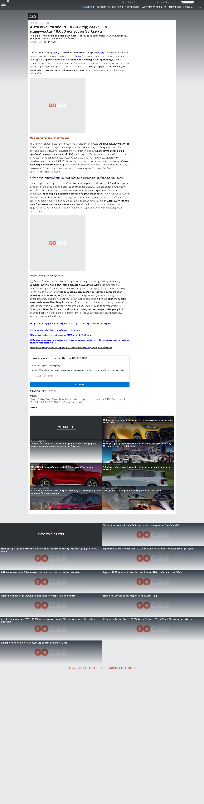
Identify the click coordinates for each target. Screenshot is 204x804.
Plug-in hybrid (118, 399)
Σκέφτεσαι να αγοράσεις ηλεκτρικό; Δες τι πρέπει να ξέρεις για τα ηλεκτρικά (70, 323)
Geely (101, 52)
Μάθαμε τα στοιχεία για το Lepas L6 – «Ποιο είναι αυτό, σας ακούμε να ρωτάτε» (71, 347)
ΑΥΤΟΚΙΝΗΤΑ (103, 7)
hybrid (79, 402)
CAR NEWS (117, 7)
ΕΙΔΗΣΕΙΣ (48, 23)
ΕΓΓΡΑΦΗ (79, 385)
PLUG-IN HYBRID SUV (42, 402)
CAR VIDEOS (174, 7)
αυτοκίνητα (75, 399)
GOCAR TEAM (36, 42)
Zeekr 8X (63, 399)
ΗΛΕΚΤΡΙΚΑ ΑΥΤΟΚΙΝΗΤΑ (153, 7)
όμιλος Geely (44, 399)
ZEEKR (52, 391)
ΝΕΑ (32, 15)
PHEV (107, 399)
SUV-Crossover (67, 402)
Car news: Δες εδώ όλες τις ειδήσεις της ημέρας (55, 330)
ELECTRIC (87, 7)
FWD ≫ (188, 7)
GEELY (45, 391)
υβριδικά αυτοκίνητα (93, 399)
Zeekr (55, 52)
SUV (56, 402)
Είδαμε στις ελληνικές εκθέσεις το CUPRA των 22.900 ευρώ (61, 335)
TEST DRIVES (132, 7)
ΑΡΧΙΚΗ (33, 23)
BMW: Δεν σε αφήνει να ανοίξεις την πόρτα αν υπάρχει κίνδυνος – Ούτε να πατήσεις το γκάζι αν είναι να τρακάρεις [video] (79, 341)
